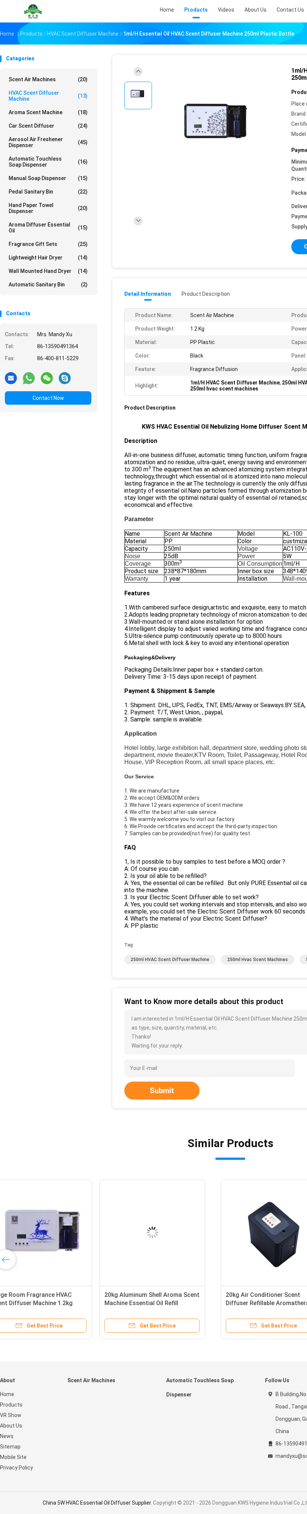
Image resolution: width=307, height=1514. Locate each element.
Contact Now (48, 398)
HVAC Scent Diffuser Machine (48, 96)
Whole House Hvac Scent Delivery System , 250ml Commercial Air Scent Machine (169, 1303)
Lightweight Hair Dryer (48, 258)
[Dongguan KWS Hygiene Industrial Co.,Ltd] (33, 11)
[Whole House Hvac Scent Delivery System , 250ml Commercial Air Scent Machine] (171, 1232)
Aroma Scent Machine (48, 112)
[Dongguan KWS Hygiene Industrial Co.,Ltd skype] (65, 378)
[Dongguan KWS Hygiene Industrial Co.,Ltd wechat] (47, 378)
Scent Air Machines (48, 79)
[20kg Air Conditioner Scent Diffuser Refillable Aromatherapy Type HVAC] (58, 1232)
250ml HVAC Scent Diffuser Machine (170, 959)
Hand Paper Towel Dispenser (48, 208)
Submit (162, 1090)
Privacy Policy (16, 1468)
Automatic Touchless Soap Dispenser (48, 162)
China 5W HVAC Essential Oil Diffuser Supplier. (98, 1503)
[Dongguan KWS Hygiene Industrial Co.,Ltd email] (11, 378)
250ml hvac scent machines (257, 959)
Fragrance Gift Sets (48, 244)
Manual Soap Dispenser (48, 178)
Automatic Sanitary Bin (48, 285)
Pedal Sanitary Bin (48, 192)
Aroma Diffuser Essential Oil (48, 228)
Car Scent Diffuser (48, 126)
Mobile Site (13, 1457)
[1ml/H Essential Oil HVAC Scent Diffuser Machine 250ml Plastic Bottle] (219, 130)
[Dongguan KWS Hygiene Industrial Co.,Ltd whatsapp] (29, 378)
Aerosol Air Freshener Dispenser (48, 142)
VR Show (10, 1415)
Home (7, 1394)
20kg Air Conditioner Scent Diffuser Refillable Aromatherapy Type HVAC (55, 1303)
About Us (11, 1426)
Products (11, 1405)
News (6, 1436)
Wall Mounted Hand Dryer (48, 271)
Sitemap (10, 1447)
